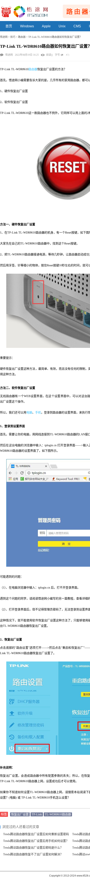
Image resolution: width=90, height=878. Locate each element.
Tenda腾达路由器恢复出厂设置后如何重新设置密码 (36, 834)
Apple (46, 26)
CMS (77, 26)
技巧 (12, 37)
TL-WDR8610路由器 (58, 814)
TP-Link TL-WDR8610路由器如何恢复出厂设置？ (55, 37)
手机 (38, 412)
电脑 (29, 412)
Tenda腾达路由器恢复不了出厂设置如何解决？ (33, 854)
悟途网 (4, 37)
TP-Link (37, 814)
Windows (27, 26)
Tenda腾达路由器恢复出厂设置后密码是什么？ (33, 847)
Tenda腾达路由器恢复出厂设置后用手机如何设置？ (36, 840)
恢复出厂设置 (20, 814)
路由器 (22, 37)
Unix (62, 26)
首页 (8, 26)
